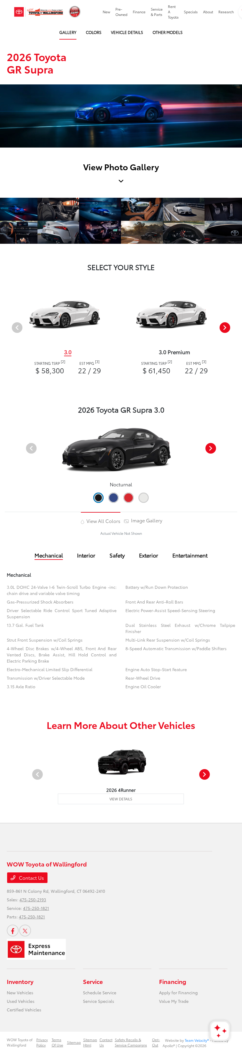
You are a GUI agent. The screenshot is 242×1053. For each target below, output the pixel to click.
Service (93, 981)
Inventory (20, 981)
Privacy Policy (42, 1042)
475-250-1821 (36, 908)
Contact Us (31, 877)
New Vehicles (20, 992)
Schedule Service (99, 992)
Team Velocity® (197, 1040)
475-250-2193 (32, 899)
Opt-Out (156, 1042)
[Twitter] (25, 930)
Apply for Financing (178, 992)
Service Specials (98, 1001)
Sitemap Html (90, 1042)
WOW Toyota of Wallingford (19, 1042)
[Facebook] (13, 930)
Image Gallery (146, 520)
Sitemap (74, 1042)
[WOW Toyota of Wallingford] (38, 12)
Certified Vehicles (24, 1010)
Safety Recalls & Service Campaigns (131, 1042)
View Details (120, 798)
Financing (172, 981)
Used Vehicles (21, 1001)
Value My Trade (174, 1001)
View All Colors (102, 520)
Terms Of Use (57, 1042)
